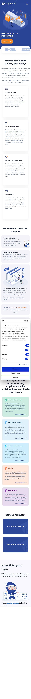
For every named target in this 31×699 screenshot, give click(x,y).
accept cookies (13, 603)
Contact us (7, 41)
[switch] (27, 350)
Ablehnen (15, 377)
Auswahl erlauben (15, 373)
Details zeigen (23, 364)
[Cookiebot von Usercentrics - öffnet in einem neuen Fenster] (23, 321)
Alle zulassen (15, 369)
